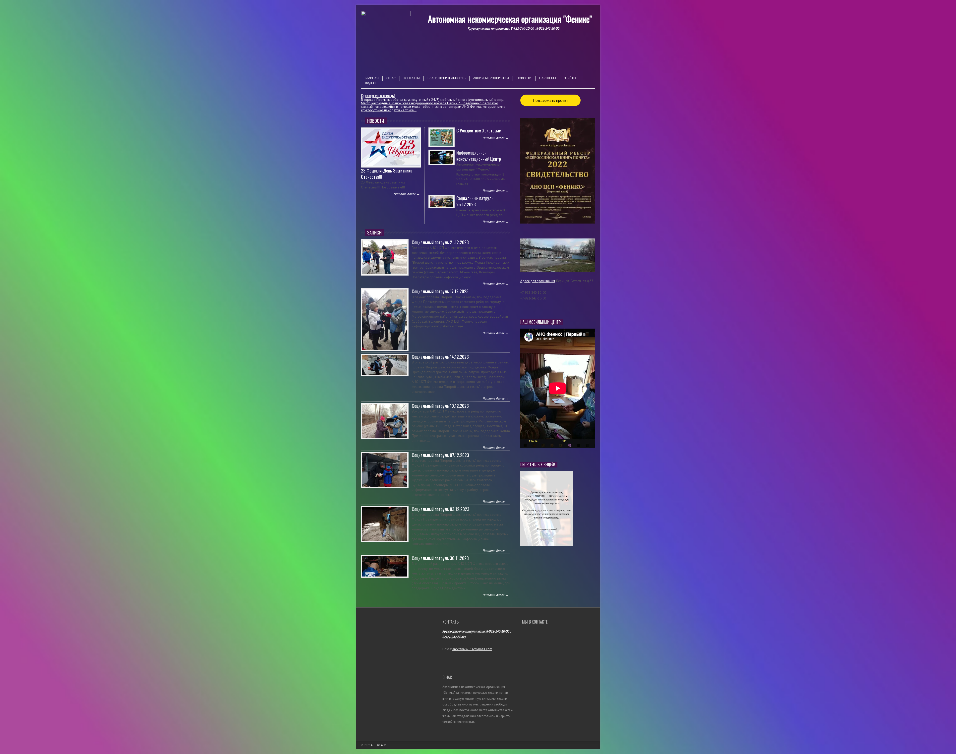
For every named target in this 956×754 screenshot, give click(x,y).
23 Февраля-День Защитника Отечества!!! (386, 173)
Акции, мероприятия (491, 78)
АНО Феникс (378, 745)
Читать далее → (407, 194)
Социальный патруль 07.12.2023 (440, 455)
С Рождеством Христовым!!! (480, 130)
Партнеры (547, 78)
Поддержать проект (550, 100)
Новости (524, 78)
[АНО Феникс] (386, 40)
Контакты (412, 78)
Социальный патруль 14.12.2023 (440, 356)
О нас (391, 78)
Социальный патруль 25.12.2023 (474, 201)
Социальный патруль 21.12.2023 (440, 242)
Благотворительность (446, 78)
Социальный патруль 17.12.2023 (440, 291)
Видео (370, 83)
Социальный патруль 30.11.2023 (440, 558)
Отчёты (570, 78)
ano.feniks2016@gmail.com (472, 649)
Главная (372, 78)
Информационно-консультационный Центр (478, 155)
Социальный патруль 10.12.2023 (440, 406)
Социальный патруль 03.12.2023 (440, 509)
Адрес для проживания (537, 281)
